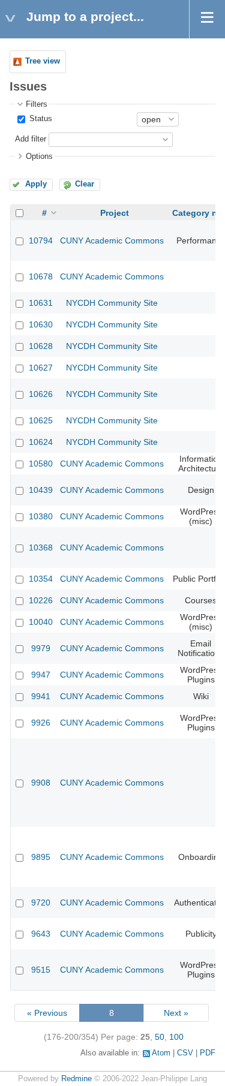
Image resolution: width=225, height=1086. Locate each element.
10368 (41, 547)
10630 (41, 324)
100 (176, 1037)
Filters (36, 104)
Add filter (30, 139)
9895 (40, 857)
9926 (40, 722)
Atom (161, 1053)
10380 (41, 516)
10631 (41, 303)
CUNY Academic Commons (112, 240)
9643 (40, 933)
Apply (36, 184)
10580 (41, 463)
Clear (84, 184)
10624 (41, 442)
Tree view (42, 61)
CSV (185, 1053)
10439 (41, 490)
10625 (41, 420)
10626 (41, 394)
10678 (41, 276)
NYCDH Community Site (112, 303)
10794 (41, 240)
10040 (41, 622)
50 (159, 1037)
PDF (207, 1053)
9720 (40, 902)
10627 (41, 367)
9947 (40, 674)
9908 (40, 782)
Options (39, 156)
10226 (41, 600)
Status (39, 119)
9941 (40, 696)
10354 (41, 578)
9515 (40, 969)
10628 (41, 346)
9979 (40, 648)
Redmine (76, 1079)
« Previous (47, 1013)
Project (114, 213)
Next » (176, 1013)
